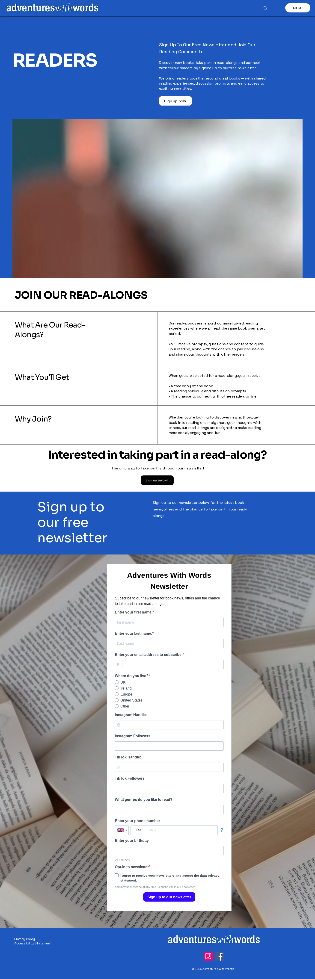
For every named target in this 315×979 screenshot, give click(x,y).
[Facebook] (219, 956)
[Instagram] (208, 956)
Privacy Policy (24, 939)
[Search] (265, 8)
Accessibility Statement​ (33, 943)
